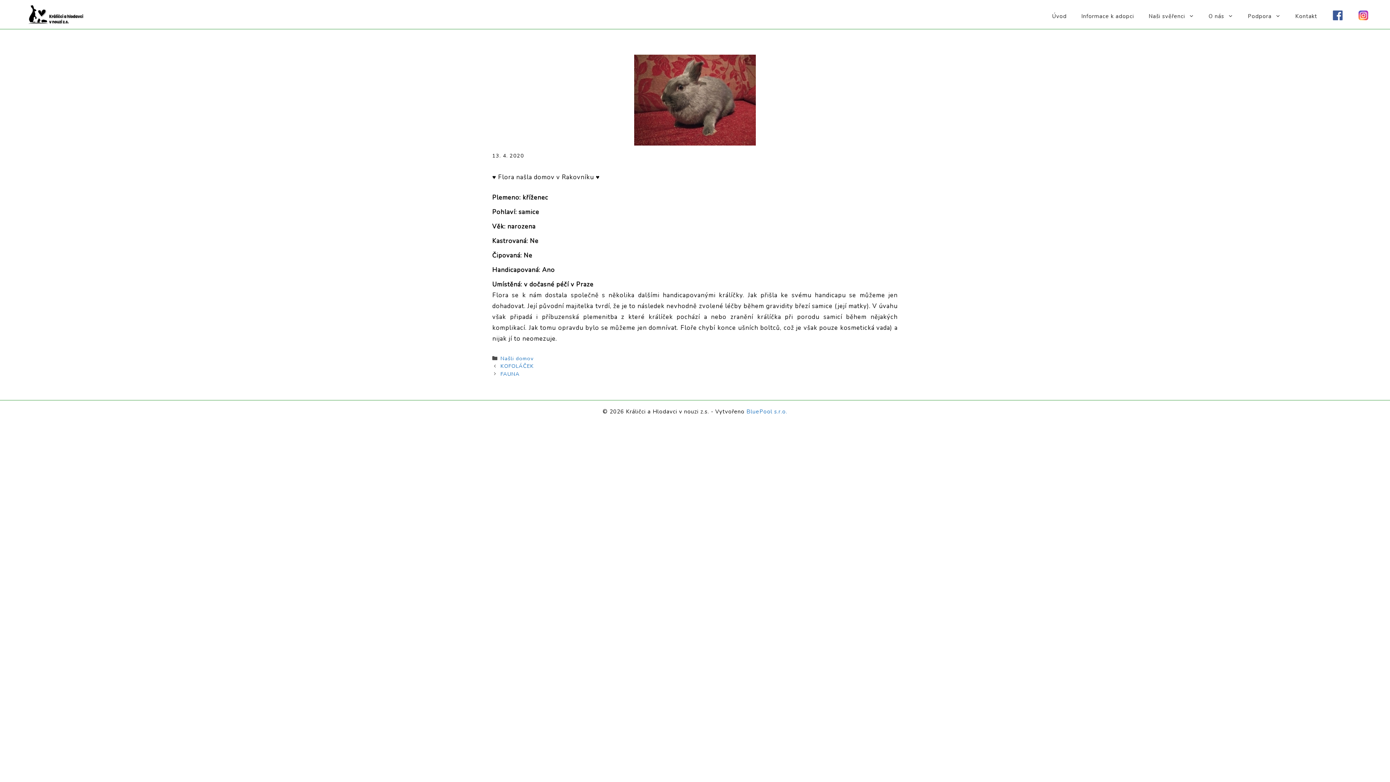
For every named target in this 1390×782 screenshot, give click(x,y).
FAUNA (510, 374)
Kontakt (1306, 16)
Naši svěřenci (1167, 16)
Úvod (1059, 16)
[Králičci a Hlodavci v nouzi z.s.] (56, 14)
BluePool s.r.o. (766, 411)
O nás (1216, 16)
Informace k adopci (1107, 16)
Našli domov (517, 358)
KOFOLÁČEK (517, 366)
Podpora (1260, 16)
